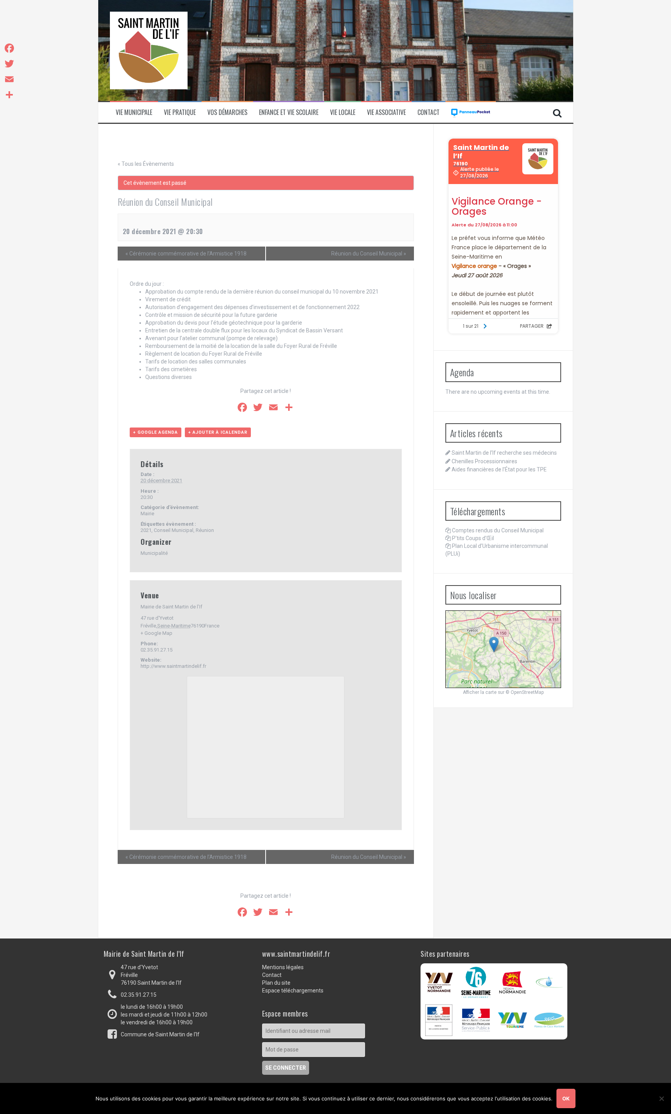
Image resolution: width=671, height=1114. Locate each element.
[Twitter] (9, 63)
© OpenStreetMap (525, 692)
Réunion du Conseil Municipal (368, 253)
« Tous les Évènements (146, 164)
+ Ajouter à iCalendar (217, 432)
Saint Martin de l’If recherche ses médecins (504, 453)
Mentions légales (283, 967)
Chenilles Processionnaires (484, 461)
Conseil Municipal (173, 530)
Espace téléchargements (292, 990)
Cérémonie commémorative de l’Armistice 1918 (186, 253)
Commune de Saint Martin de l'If (160, 1034)
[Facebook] (9, 48)
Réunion (205, 530)
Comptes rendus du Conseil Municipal (498, 530)
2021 (146, 530)
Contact (428, 112)
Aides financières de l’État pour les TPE (499, 469)
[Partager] (9, 95)
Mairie (147, 513)
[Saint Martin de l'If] (149, 50)
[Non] (661, 1098)
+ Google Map (156, 633)
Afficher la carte (480, 692)
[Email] (9, 79)
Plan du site (276, 983)
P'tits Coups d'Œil (473, 538)
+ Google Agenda (155, 432)
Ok (566, 1098)
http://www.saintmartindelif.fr (173, 666)
